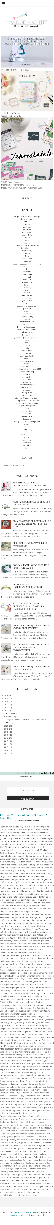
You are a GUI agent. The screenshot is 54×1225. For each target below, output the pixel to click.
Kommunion (27, 350)
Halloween (27, 314)
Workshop (27, 443)
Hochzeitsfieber (27, 332)
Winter (27, 437)
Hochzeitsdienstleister (27, 329)
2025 (6, 698)
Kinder (27, 348)
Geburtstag (27, 295)
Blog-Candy (27, 251)
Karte (27, 340)
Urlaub (27, 427)
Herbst (27, 319)
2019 (6, 729)
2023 (6, 705)
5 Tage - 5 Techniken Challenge (27, 216)
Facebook (27, 277)
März (8, 723)
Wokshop (27, 440)
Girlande (27, 311)
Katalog (27, 345)
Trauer (27, 424)
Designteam (27, 266)
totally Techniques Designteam (27, 422)
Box (27, 256)
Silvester (27, 390)
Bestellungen (27, 248)
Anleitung (27, 230)
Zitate (27, 448)
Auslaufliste (27, 235)
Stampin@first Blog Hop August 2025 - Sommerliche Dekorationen (32, 647)
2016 (6, 738)
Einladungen (26, 274)
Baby (27, 240)
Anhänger (27, 227)
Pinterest (27, 379)
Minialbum (27, 366)
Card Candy (27, 258)
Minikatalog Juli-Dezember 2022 (27, 369)
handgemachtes (17, 1212)
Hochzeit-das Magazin (27, 327)
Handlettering (27, 316)
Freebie (27, 293)
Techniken (27, 414)
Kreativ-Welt (27, 353)
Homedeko (27, 335)
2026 (6, 695)
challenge (27, 261)
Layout (27, 358)
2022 (6, 708)
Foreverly (27, 287)
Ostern (27, 374)
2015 (6, 741)
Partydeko (27, 377)
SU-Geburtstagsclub (27, 406)
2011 (6, 753)
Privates (27, 382)
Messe (27, 364)
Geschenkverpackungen (27, 306)
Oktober (10, 717)
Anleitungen (27, 232)
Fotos (27, 290)
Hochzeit (27, 324)
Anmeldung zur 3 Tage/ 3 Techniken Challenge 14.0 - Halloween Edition (29, 606)
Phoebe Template (32, 1212)
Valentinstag (27, 429)
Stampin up (27, 393)
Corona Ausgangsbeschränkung (27, 264)
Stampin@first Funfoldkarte (27, 400)
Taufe (27, 408)
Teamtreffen (27, 411)
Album (27, 224)
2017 (6, 735)
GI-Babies (27, 308)
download (27, 272)
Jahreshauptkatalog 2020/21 (27, 337)
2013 (6, 747)
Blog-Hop (27, 253)
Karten (27, 343)
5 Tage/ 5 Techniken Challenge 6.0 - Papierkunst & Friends (27, 41)
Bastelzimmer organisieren (27, 245)
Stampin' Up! (27, 395)
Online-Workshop (27, 372)
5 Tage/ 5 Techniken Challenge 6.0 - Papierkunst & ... (28, 720)
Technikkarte (26, 416)
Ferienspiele (27, 282)
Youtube (27, 445)
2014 (6, 744)
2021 (6, 711)
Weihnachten (27, 435)
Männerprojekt (27, 361)
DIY (27, 269)
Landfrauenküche (27, 356)
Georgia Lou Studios (18, 1215)
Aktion (27, 222)
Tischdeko (27, 419)
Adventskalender (27, 219)
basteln (27, 243)
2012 (6, 750)
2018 (6, 732)
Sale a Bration (27, 387)
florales (27, 285)
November (11, 714)
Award (27, 237)
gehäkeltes (27, 301)
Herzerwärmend (27, 322)
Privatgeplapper (27, 385)
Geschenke (27, 303)
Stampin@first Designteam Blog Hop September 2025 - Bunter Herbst (32, 524)
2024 (6, 701)
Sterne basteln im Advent (27, 403)
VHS (27, 432)
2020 (6, 726)
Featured (27, 280)
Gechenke (27, 298)
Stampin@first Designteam (27, 398)
